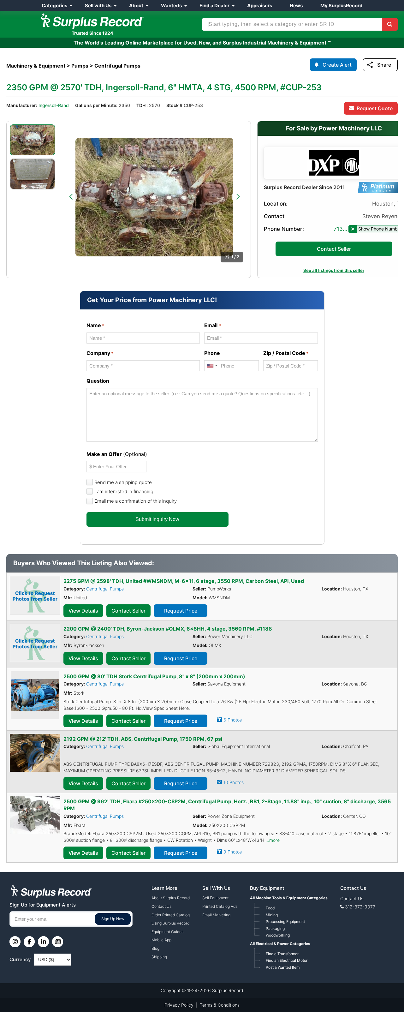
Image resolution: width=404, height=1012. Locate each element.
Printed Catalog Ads (219, 906)
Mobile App (161, 939)
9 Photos (232, 851)
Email (212, 325)
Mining (272, 915)
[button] (70, 196)
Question (97, 381)
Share (384, 65)
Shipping (159, 957)
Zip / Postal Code (285, 353)
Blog (155, 948)
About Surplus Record (171, 897)
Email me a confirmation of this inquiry (135, 501)
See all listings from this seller (333, 270)
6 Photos (232, 719)
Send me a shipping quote (123, 482)
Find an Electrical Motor (286, 960)
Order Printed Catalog (171, 915)
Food (270, 908)
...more (272, 840)
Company (99, 353)
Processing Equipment (285, 921)
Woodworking (278, 935)
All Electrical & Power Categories (280, 943)
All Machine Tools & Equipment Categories (289, 897)
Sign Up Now (112, 918)
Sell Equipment (215, 897)
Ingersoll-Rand (54, 105)
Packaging (275, 928)
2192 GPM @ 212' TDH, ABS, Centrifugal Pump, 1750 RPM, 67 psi (142, 739)
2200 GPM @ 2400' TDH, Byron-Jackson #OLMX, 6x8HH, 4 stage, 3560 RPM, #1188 (167, 629)
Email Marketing (216, 915)
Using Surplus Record (170, 923)
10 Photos (233, 782)
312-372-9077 (360, 906)
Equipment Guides (167, 931)
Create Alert (337, 65)
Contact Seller (334, 249)
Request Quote (375, 108)
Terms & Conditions (220, 1005)
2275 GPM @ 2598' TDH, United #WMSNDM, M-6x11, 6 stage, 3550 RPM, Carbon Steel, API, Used (183, 581)
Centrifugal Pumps (105, 588)
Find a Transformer (282, 953)
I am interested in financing (123, 491)
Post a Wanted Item (283, 967)
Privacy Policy (178, 1005)
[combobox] (212, 366)
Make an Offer (116, 454)
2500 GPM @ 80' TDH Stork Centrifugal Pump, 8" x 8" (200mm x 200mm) (154, 676)
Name (95, 325)
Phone (212, 353)
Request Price (180, 611)
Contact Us (161, 906)
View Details (83, 611)
